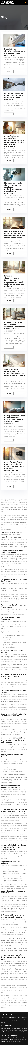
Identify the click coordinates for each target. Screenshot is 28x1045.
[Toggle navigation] (25, 2)
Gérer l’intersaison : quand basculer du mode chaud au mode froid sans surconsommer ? (14, 466)
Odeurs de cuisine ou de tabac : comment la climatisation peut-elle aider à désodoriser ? (14, 234)
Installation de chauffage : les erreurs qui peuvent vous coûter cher (14, 52)
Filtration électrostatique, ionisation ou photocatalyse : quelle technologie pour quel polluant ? (14, 281)
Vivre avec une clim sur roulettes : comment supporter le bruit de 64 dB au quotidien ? (14, 327)
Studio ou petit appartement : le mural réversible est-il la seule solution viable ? (14, 373)
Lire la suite (9, 71)
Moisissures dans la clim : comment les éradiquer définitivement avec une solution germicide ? (13, 188)
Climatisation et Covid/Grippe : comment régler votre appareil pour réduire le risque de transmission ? (14, 141)
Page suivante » (14, 494)
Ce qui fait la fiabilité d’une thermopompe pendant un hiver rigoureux (13, 96)
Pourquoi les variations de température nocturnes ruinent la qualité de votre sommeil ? (14, 420)
